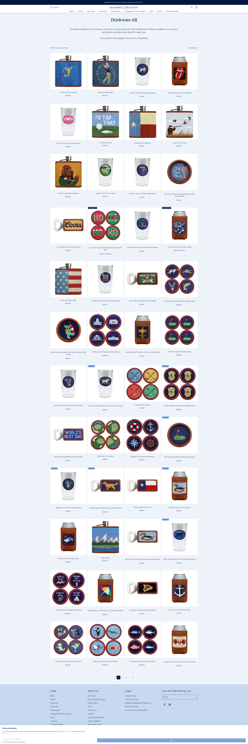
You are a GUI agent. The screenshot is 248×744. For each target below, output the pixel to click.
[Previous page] (111, 677)
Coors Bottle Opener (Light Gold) (68, 247)
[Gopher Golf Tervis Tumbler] (105, 172)
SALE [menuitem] (152, 11)
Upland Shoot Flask (179, 143)
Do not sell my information (136, 710)
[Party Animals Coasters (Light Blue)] (105, 640)
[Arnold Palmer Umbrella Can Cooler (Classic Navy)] (105, 588)
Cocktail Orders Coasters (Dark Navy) (68, 610)
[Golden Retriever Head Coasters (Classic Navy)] (180, 384)
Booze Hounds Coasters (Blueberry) (68, 661)
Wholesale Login (95, 725)
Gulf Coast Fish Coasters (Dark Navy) (142, 661)
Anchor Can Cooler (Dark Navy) (180, 610)
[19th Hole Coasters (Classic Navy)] (180, 330)
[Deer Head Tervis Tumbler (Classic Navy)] (68, 384)
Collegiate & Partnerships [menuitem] (135, 11)
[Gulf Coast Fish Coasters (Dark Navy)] (142, 640)
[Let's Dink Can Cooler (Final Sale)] (180, 225)
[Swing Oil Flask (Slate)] (105, 71)
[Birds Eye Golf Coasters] (105, 435)
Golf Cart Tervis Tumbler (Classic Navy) (142, 193)
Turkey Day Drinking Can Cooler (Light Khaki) (179, 662)
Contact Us (92, 710)
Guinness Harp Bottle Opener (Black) (142, 610)
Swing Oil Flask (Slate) (105, 92)
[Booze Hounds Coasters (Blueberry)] (68, 640)
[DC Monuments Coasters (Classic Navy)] (105, 330)
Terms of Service (132, 699)
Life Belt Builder (57, 725)
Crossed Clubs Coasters (142, 405)
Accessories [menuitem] (116, 11)
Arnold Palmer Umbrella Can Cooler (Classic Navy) (105, 610)
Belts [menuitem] (72, 11)
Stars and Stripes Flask (68, 300)
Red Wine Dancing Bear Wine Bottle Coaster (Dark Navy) (68, 353)
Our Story (92, 696)
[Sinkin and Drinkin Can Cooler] (68, 537)
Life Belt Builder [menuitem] (172, 11)
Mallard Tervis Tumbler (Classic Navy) (68, 508)
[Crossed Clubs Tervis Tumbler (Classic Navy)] (142, 225)
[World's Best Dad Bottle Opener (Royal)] (68, 435)
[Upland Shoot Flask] (180, 122)
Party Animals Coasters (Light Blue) (105, 661)
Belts (52, 696)
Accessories (55, 710)
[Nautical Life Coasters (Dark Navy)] (142, 435)
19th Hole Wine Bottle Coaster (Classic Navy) (179, 457)
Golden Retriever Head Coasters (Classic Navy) (179, 406)
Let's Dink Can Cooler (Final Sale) (179, 247)
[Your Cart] (196, 7)
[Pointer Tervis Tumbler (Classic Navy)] (142, 71)
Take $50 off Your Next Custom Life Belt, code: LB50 (123, 2)
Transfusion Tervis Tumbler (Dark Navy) (105, 301)
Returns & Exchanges (96, 699)
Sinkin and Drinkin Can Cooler (68, 558)
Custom (53, 721)
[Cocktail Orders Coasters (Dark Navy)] (68, 588)
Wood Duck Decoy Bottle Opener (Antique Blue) (142, 559)
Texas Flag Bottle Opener (142, 507)
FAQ (89, 707)
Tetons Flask (105, 558)
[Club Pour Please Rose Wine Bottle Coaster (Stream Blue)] (180, 172)
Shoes (52, 699)
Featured (54, 707)
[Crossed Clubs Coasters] (142, 384)
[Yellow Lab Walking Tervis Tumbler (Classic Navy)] (105, 384)
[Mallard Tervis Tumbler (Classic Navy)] (68, 486)
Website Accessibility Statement (138, 703)
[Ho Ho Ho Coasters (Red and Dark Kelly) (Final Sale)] (105, 225)
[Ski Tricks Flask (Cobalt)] (68, 71)
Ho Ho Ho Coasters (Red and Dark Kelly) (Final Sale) (105, 249)
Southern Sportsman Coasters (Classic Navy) (179, 301)
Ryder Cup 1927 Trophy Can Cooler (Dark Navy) (142, 352)
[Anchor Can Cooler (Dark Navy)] (180, 588)
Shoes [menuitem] (80, 11)
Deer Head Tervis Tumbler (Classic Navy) (68, 405)
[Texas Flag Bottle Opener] (142, 486)
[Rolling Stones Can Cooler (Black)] (180, 71)
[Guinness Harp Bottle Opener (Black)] (142, 588)
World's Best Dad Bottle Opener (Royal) (68, 457)
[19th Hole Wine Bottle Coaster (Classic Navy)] (180, 435)
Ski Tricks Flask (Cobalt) (68, 92)
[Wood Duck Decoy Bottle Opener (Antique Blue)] (142, 537)
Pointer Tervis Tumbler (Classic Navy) (142, 93)
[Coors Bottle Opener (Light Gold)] (68, 225)
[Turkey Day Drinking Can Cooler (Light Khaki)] (180, 640)
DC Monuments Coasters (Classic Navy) (105, 352)
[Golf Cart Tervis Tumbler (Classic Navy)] (142, 172)
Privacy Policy (130, 696)
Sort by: (55, 48)
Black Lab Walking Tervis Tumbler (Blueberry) (179, 559)
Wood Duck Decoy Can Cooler (179, 507)
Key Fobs (54, 703)
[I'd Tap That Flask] (105, 122)
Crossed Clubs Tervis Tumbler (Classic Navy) (142, 247)
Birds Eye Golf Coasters (105, 456)
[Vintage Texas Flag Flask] (142, 122)
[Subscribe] (196, 697)
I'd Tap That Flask (105, 143)
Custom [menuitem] (159, 11)
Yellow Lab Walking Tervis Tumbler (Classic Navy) (105, 406)
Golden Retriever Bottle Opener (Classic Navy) (105, 508)
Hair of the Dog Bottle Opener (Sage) (142, 301)
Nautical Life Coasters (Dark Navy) (142, 456)
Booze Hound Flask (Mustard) (68, 193)
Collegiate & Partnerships (60, 714)
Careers (91, 714)
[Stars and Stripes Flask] (68, 279)
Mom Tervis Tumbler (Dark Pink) (68, 143)
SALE (52, 717)
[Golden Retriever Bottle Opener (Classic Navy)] (105, 486)
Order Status (93, 703)
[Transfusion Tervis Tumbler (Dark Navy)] (105, 279)
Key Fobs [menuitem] (91, 11)
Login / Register (94, 721)
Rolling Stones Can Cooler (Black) (179, 93)
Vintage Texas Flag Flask (142, 143)
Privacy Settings (131, 707)
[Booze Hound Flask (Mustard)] (68, 172)
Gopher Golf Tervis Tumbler (105, 193)
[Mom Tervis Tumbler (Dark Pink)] (68, 122)
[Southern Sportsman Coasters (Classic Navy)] (180, 279)
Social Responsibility (96, 717)
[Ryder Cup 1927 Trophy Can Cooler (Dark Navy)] (142, 330)
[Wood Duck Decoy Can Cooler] (180, 486)
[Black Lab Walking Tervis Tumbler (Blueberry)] (180, 537)
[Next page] (137, 677)
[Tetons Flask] (105, 537)
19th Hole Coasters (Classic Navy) (179, 352)
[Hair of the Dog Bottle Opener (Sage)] (142, 279)
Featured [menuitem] (103, 11)
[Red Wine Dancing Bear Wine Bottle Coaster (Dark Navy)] (68, 330)
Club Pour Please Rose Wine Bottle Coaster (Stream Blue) (179, 195)
